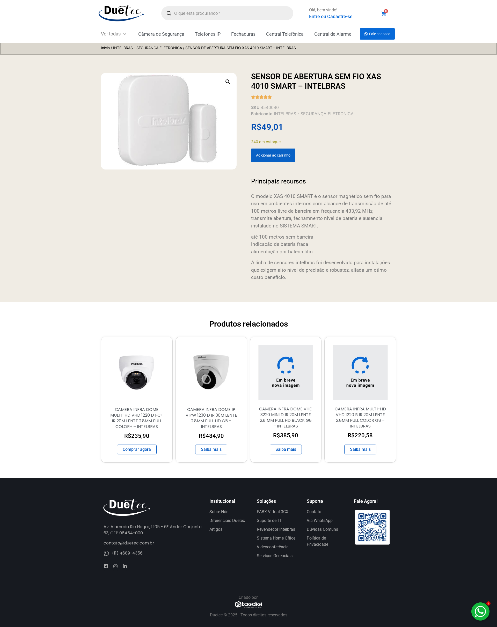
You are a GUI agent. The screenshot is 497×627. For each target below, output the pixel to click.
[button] (227, 81)
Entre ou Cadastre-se (331, 16)
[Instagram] (115, 566)
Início (105, 48)
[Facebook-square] (106, 566)
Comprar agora (137, 449)
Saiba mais (211, 449)
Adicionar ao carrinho (273, 155)
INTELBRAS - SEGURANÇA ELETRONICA (147, 48)
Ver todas (111, 33)
